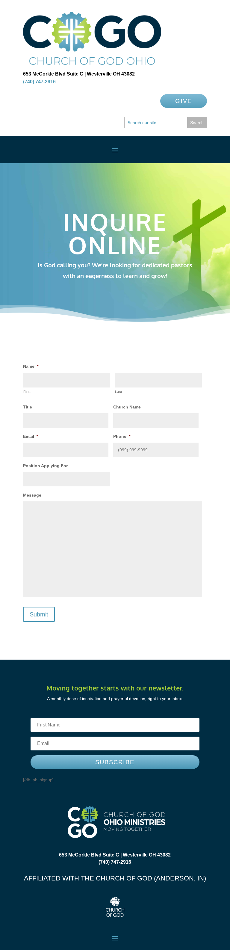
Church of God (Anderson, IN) (151, 878)
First (27, 391)
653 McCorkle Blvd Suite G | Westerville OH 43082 (79, 73)
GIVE (183, 101)
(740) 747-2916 (39, 81)
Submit (39, 614)
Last (118, 391)
